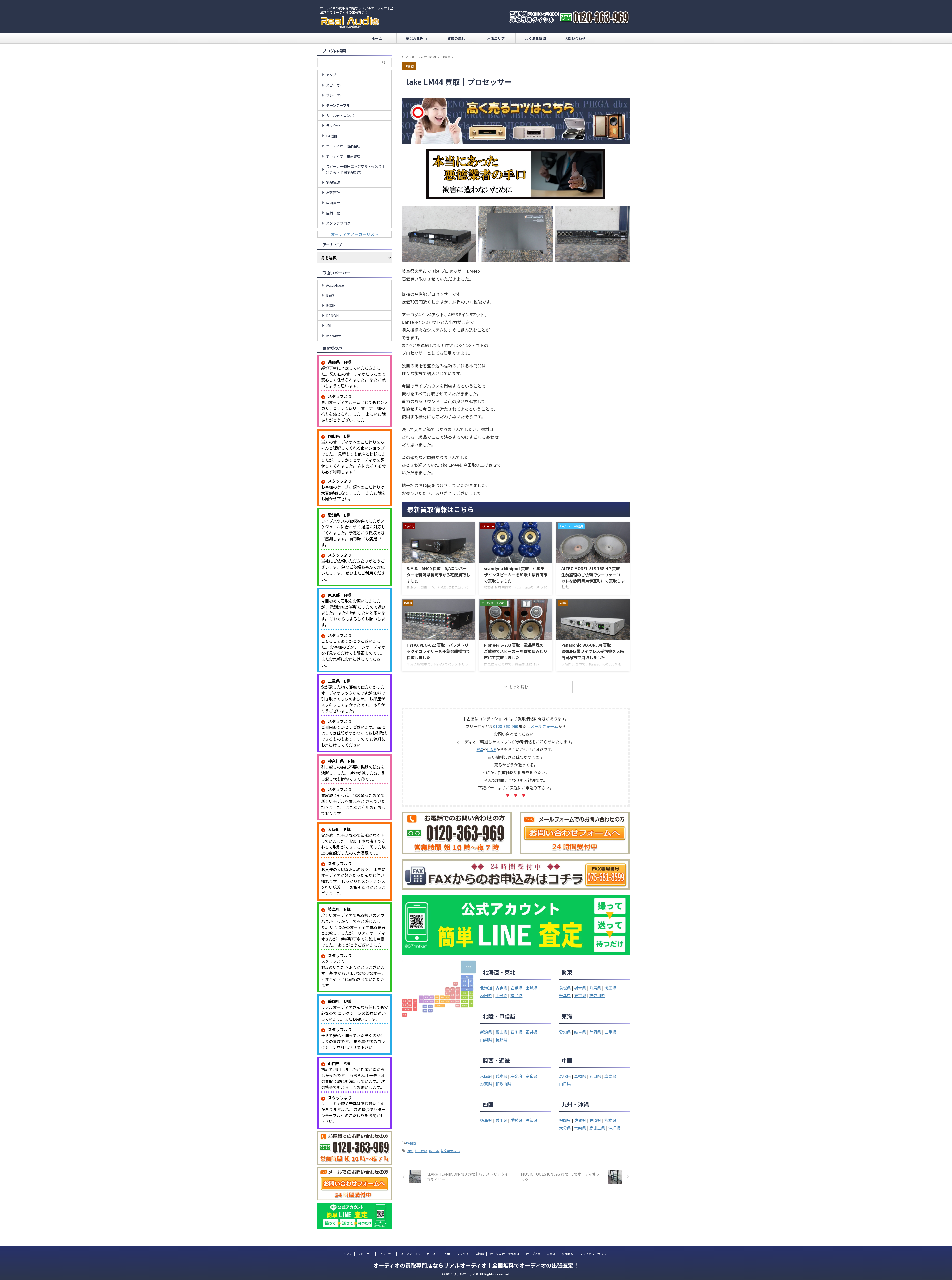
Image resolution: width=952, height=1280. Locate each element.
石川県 (516, 1032)
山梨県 (486, 1040)
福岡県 (565, 1120)
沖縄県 (614, 1128)
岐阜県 (580, 1032)
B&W (330, 295)
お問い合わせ (575, 38)
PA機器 (411, 1143)
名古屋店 (421, 1150)
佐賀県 (580, 1120)
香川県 (501, 1120)
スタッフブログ (338, 223)
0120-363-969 (505, 726)
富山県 (501, 1032)
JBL (329, 325)
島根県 (580, 1076)
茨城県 (565, 988)
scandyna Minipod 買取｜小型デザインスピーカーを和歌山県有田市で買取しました (515, 574)
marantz (333, 335)
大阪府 (486, 1076)
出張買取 (333, 192)
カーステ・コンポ (340, 115)
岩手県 (516, 988)
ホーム (377, 38)
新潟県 (486, 1032)
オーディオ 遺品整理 (343, 145)
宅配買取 (333, 182)
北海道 (486, 988)
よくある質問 (535, 38)
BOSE (330, 305)
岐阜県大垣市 (450, 1150)
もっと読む (518, 686)
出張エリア (496, 38)
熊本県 (610, 1120)
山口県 (565, 1084)
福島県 (516, 995)
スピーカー (334, 84)
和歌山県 (503, 1084)
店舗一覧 (333, 212)
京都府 (516, 1076)
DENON (332, 315)
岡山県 (595, 1076)
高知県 (531, 1120)
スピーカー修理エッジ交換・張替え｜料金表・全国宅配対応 (355, 169)
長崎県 (595, 1120)
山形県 (501, 995)
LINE (491, 749)
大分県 (565, 1128)
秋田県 (486, 995)
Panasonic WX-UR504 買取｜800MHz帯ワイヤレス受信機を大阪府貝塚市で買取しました (592, 651)
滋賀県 (486, 1084)
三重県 (610, 1032)
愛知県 (565, 1032)
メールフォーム (544, 726)
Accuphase (335, 285)
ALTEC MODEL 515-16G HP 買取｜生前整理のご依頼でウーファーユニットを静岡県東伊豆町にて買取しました (593, 577)
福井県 (531, 1032)
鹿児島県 (597, 1128)
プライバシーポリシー (594, 1254)
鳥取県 (565, 1076)
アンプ (331, 74)
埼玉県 (610, 988)
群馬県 (595, 988)
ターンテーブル (338, 105)
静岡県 (595, 1032)
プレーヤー (334, 95)
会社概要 (567, 1254)
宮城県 (531, 988)
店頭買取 (333, 202)
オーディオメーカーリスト (354, 234)
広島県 (610, 1076)
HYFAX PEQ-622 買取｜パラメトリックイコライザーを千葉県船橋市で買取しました (438, 651)
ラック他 (333, 125)
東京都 (580, 995)
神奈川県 (597, 995)
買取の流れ (456, 38)
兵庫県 (501, 1076)
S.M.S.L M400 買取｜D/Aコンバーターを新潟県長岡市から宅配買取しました (438, 574)
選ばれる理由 (416, 38)
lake (410, 1150)
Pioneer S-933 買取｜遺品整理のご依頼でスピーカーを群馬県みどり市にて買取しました (515, 651)
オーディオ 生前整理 (343, 156)
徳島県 (486, 1120)
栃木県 (580, 988)
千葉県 (565, 995)
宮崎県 (580, 1128)
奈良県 (531, 1076)
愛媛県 (516, 1120)
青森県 (501, 988)
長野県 (501, 1040)
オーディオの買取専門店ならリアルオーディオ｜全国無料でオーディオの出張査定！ (476, 1265)
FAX (480, 749)
